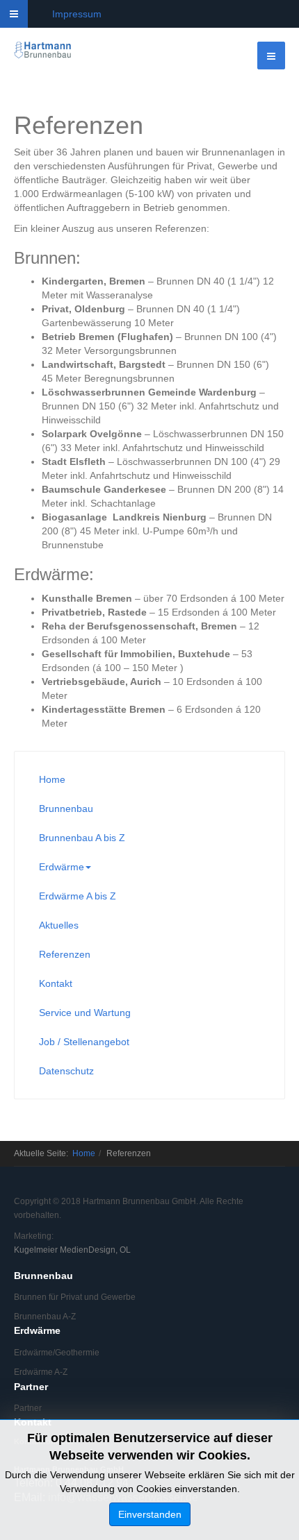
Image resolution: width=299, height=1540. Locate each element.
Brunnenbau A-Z (45, 1316)
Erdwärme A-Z (40, 1372)
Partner (28, 1408)
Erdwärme (61, 866)
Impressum (77, 13)
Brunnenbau (66, 808)
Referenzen (64, 954)
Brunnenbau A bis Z (82, 837)
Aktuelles (59, 925)
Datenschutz (66, 1070)
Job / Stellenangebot (84, 1041)
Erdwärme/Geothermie (56, 1352)
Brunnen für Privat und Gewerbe (75, 1297)
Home (52, 779)
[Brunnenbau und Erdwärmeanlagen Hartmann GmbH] (43, 50)
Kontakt (55, 983)
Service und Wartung (85, 1012)
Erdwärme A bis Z (77, 896)
